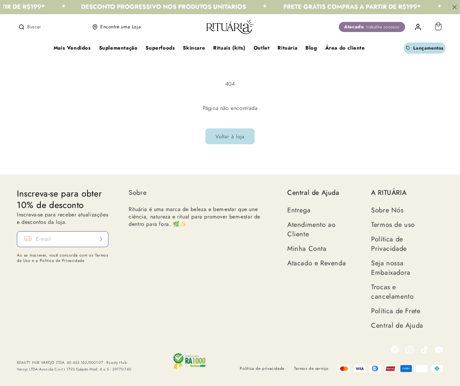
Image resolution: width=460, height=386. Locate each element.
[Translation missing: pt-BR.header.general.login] (417, 27)
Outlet (262, 48)
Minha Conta (307, 249)
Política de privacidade (262, 368)
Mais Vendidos (72, 48)
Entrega (298, 210)
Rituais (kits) (229, 48)
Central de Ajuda (397, 325)
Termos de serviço (311, 368)
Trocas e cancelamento (392, 292)
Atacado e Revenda (316, 263)
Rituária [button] (287, 48)
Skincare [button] (194, 48)
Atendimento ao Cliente (311, 229)
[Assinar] (100, 239)
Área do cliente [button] (345, 48)
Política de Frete (395, 311)
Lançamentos (428, 47)
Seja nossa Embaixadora (390, 268)
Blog (311, 48)
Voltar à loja (230, 136)
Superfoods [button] (160, 48)
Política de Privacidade (389, 244)
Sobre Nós (387, 210)
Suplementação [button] (118, 48)
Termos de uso (393, 225)
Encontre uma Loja (120, 26)
